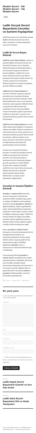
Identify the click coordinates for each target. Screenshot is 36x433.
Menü (6, 17)
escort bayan (6, 427)
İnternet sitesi (8, 348)
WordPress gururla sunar (22, 429)
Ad (4, 330)
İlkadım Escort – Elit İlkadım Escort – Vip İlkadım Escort (14, 9)
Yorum (6, 302)
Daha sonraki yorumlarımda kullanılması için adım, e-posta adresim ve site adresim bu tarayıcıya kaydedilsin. (18, 360)
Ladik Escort (25, 280)
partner (8, 280)
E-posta (6, 339)
